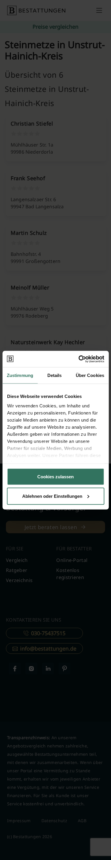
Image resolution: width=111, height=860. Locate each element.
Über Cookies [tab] (90, 375)
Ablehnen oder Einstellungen (52, 495)
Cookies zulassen (55, 476)
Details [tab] (54, 375)
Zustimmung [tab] (20, 375)
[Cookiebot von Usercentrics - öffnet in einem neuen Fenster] (79, 359)
